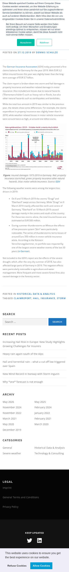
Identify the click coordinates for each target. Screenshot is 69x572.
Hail (36, 298)
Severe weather (12, 453)
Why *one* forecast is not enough (23, 381)
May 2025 (40, 401)
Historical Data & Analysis (36, 293)
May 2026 (8, 401)
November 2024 (12, 407)
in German (23, 251)
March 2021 (10, 418)
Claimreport (23, 298)
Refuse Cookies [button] (17, 565)
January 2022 (42, 413)
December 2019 (12, 429)
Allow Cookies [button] (41, 565)
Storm (61, 298)
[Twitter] (29, 540)
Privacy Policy (10, 506)
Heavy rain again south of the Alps (23, 354)
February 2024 (42, 407)
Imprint (7, 487)
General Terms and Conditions (21, 497)
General (7, 447)
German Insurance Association (22, 66)
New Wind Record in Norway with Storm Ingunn (31, 374)
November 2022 (12, 413)
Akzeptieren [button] (25, 42)
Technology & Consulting (49, 453)
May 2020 (8, 424)
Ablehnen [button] (44, 42)
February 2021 (42, 418)
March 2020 (41, 424)
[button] (50, 557)
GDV (58, 181)
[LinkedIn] (39, 540)
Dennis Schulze (47, 52)
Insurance (48, 298)
